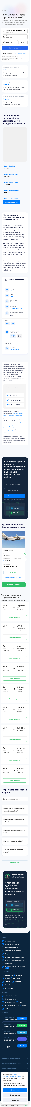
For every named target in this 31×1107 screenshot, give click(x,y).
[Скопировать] (19, 306)
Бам (4, 70)
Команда (19, 975)
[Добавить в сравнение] (23, 559)
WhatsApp (16, 513)
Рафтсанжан (18, 415)
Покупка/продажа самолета (14, 960)
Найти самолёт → (15, 48)
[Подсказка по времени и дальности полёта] (4, 560)
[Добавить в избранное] (23, 554)
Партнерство (9, 988)
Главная (4, 9)
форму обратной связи (10, 431)
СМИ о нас (16, 978)
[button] (10, 42)
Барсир (6, 99)
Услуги (4, 937)
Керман (6, 84)
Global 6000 (8, 550)
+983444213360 (15, 350)
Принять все (15, 1090)
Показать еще (14, 862)
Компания (5, 971)
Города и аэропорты (12, 1005)
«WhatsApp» (7, 433)
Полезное (5, 992)
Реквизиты (18, 982)
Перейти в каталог (13, 585)
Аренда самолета (10, 941)
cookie (14, 1074)
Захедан (11, 415)
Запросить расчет (14, 617)
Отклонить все (15, 1095)
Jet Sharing (8, 963)
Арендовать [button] (12, 573)
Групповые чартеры (11, 947)
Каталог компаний (11, 999)
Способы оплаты (10, 985)
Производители (10, 1002)
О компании (9, 975)
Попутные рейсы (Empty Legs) (15, 967)
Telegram (16, 508)
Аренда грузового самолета (14, 957)
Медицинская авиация (12, 954)
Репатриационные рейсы (13, 951)
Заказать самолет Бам (11, 202)
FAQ (20, 1002)
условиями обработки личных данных (14, 500)
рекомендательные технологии (12, 1076)
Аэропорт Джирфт (18, 413)
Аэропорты (13, 9)
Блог (6, 1009)
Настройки (15, 1100)
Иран (20, 9)
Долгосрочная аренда (12, 944)
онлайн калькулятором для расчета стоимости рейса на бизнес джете (14, 425)
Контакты (8, 982)
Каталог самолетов (11, 996)
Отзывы (7, 978)
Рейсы (24, 1005)
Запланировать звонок (15, 496)
